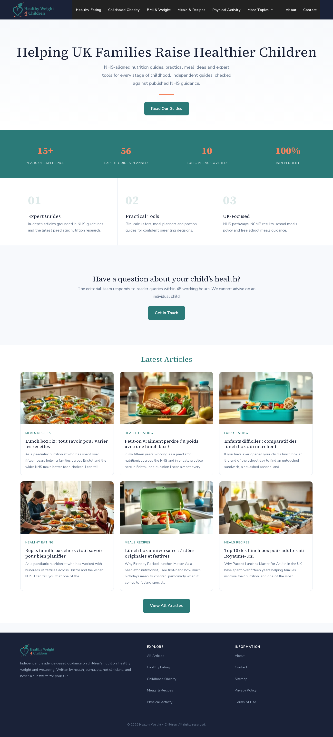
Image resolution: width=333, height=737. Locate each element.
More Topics (258, 9)
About (291, 9)
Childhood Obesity (124, 9)
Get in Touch (166, 313)
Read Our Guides (166, 108)
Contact (310, 9)
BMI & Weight (159, 9)
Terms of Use (245, 702)
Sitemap (241, 678)
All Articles (155, 655)
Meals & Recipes (191, 9)
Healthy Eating (88, 9)
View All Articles (166, 605)
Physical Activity (226, 9)
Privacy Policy (245, 690)
